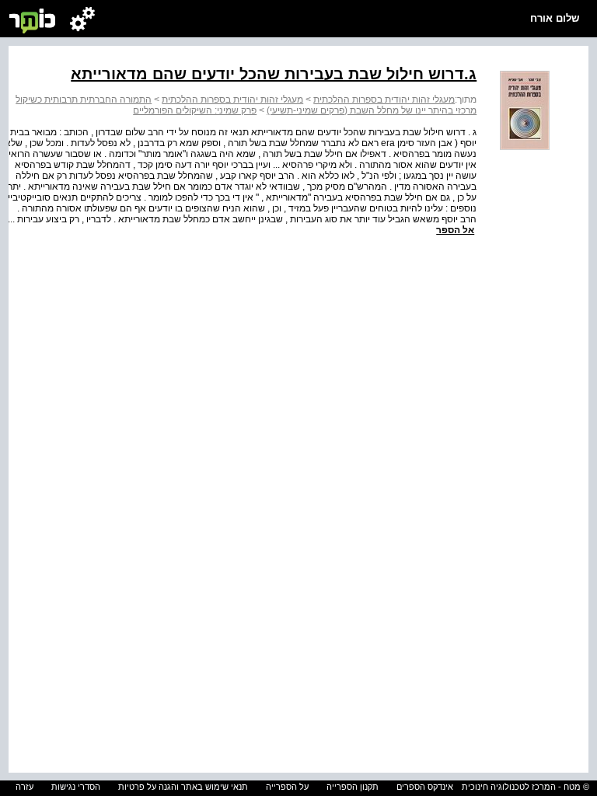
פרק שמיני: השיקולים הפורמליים (195, 110)
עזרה (24, 786)
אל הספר (455, 230)
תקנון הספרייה (352, 786)
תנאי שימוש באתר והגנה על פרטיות (183, 786)
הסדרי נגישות (75, 786)
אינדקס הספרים (424, 786)
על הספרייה (287, 786)
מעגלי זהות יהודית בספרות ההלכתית (384, 99)
